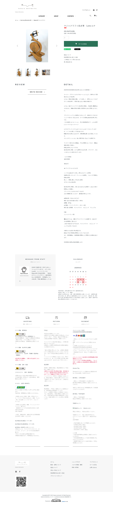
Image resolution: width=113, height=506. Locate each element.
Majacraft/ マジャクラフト (39, 20)
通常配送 (30, 336)
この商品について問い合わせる (72, 59)
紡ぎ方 (67, 163)
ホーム (16, 20)
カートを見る (93, 464)
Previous (17, 46)
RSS (73, 467)
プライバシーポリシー (56, 476)
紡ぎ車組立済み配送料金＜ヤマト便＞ (25, 424)
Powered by (48, 501)
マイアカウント (86, 10)
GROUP (56, 16)
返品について (67, 55)
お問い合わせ (93, 467)
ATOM (76, 467)
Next (56, 46)
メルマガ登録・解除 (77, 464)
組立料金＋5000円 (20, 427)
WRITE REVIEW (36, 92)
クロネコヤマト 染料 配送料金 (24, 372)
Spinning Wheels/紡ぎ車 (25, 20)
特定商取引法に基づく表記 (71, 57)
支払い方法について (56, 470)
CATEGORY (41, 16)
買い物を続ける (68, 62)
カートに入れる (83, 44)
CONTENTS (70, 16)
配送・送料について (56, 464)
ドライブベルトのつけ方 (71, 168)
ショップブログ (76, 462)
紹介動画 (67, 159)
